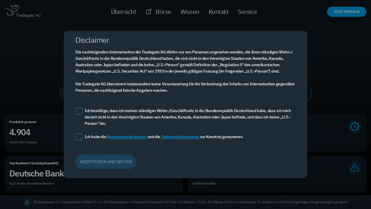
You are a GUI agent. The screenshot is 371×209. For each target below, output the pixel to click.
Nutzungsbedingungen (127, 136)
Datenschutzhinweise (180, 136)
